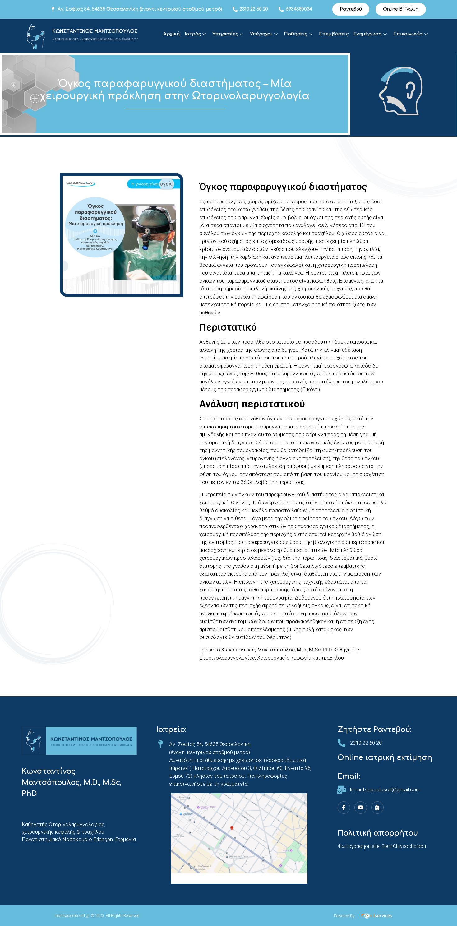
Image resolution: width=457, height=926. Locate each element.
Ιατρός (193, 34)
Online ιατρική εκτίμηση (385, 758)
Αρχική (171, 34)
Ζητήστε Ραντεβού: (375, 730)
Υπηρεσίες (225, 34)
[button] (350, 9)
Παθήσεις (295, 34)
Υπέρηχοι (261, 34)
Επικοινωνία (408, 34)
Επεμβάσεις (334, 34)
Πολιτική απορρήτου (378, 833)
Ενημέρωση (367, 34)
